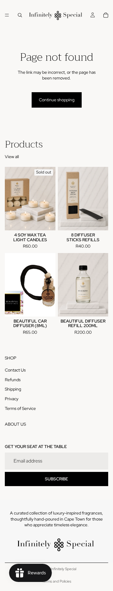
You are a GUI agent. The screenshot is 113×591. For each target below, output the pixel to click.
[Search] (20, 15)
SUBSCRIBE (56, 479)
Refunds (12, 379)
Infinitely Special (63, 569)
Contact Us (15, 370)
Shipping (13, 389)
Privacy (11, 398)
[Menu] (7, 15)
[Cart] (105, 15)
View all (12, 156)
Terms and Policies (56, 581)
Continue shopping (56, 99)
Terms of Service (20, 408)
